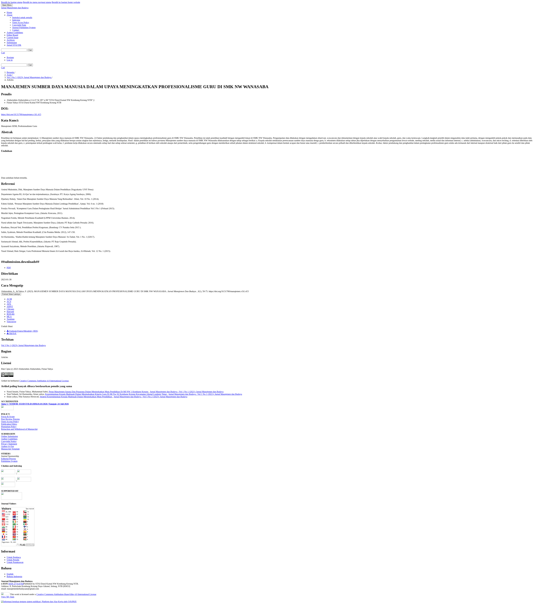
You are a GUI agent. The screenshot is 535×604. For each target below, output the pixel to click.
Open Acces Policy (20, 22)
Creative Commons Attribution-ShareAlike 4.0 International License (66, 594)
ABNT (10, 306)
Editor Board (12, 35)
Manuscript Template (10, 449)
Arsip (9, 75)
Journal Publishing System (24, 27)
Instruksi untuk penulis (22, 17)
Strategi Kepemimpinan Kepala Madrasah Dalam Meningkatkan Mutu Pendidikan (76, 396)
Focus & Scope (8, 416)
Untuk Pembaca (14, 557)
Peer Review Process (10, 419)
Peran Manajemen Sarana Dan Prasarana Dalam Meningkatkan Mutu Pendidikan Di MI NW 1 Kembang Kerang (99, 391)
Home (9, 12)
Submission (12, 42)
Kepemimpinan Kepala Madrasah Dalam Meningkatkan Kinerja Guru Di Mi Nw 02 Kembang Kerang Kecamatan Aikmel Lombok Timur (106, 394)
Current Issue (12, 37)
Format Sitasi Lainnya (11, 294)
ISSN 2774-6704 (15, 584)
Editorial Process (8, 458)
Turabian (10, 319)
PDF (9, 267)
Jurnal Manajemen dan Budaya (14, 8)
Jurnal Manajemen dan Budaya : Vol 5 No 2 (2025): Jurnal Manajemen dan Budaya (150, 396)
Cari (30, 50)
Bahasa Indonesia (14, 576)
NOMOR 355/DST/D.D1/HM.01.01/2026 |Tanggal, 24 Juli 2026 (39, 404)
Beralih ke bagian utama (11, 2)
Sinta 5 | (5, 404)
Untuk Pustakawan (15, 562)
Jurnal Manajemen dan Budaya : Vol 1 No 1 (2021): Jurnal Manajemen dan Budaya (186, 391)
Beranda (11, 72)
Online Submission (9, 436)
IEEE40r (10, 314)
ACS (9, 301)
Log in (10, 60)
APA (9, 304)
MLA (9, 316)
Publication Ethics (9, 424)
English (10, 574)
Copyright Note (19, 25)
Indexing (16, 20)
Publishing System (9, 461)
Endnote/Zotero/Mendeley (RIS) (23, 331)
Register (10, 57)
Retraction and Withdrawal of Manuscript (19, 429)
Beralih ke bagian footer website (66, 2)
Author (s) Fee (7, 446)
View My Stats (7, 597)
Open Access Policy (10, 421)
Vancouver (11, 321)
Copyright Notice (8, 441)
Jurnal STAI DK (14, 45)
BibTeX (12, 333)
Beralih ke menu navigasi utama (37, 2)
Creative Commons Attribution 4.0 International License (44, 381)
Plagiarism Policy (8, 426)
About (9, 15)
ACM (9, 299)
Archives (11, 40)
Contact (15, 30)
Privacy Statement (9, 444)
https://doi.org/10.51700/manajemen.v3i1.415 (21, 114)
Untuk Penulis (13, 560)
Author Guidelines (15, 32)
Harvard (10, 311)
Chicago (10, 309)
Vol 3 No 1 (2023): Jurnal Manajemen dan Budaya (29, 77)
